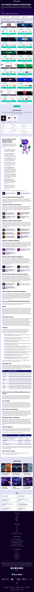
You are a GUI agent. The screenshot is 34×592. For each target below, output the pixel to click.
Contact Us (17, 553)
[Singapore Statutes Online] (13, 579)
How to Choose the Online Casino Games (17, 540)
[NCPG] (18, 579)
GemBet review (9, 48)
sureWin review (9, 89)
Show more (16, 106)
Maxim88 (16, 519)
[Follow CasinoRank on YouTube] (18, 568)
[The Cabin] (31, 579)
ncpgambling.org (27, 438)
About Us (16, 551)
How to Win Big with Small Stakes (16, 542)
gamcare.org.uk (27, 442)
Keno (17, 528)
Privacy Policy (17, 558)
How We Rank (17, 556)
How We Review (16, 555)
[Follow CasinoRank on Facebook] (11, 568)
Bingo (17, 526)
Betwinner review (8, 62)
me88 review (9, 75)
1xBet (17, 515)
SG (16, 570)
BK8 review (24, 48)
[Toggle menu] (1, 1)
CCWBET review (25, 62)
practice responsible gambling (9, 396)
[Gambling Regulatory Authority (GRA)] (5, 579)
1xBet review (25, 35)
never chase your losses (25, 404)
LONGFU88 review (8, 35)
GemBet (16, 517)
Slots (17, 531)
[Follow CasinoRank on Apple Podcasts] (22, 568)
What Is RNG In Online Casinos (17, 544)
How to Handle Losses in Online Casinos (17, 545)
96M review (25, 89)
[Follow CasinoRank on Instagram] (14, 568)
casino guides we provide (8, 202)
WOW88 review (9, 102)
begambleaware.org (28, 440)
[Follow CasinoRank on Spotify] (20, 568)
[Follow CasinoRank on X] (16, 568)
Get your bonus (8, 33)
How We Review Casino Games (17, 533)
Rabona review (25, 102)
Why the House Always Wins (17, 539)
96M (17, 520)
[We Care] (25, 579)
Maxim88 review (24, 75)
